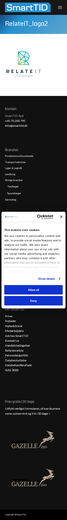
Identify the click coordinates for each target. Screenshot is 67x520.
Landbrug (10, 174)
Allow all (33, 289)
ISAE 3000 (11, 370)
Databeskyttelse (15, 360)
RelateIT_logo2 (26, 23)
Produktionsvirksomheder (19, 156)
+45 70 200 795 (15, 120)
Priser (9, 316)
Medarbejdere (14, 330)
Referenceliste (14, 350)
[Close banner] (61, 217)
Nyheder (10, 321)
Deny (33, 300)
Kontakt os (12, 340)
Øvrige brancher (14, 180)
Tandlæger (13, 186)
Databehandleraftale (18, 365)
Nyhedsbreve (13, 326)
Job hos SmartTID (17, 335)
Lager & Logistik (13, 168)
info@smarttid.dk (16, 125)
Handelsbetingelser (17, 345)
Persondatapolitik (16, 355)
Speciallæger (14, 193)
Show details (46, 278)
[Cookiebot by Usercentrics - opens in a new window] (39, 216)
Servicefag (10, 199)
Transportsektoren (15, 162)
